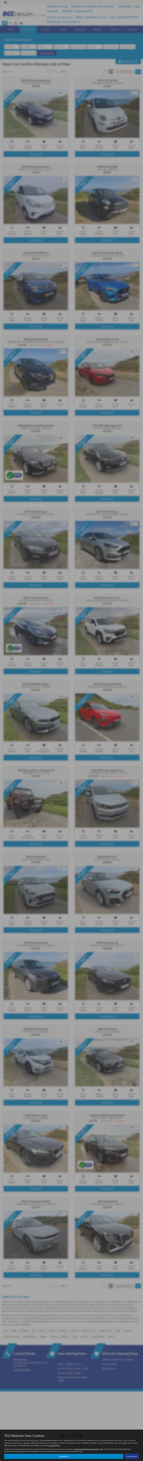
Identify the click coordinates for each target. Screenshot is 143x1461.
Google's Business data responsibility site (88, 1449)
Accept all (63, 1456)
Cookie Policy (54, 1445)
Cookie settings (131, 1456)
